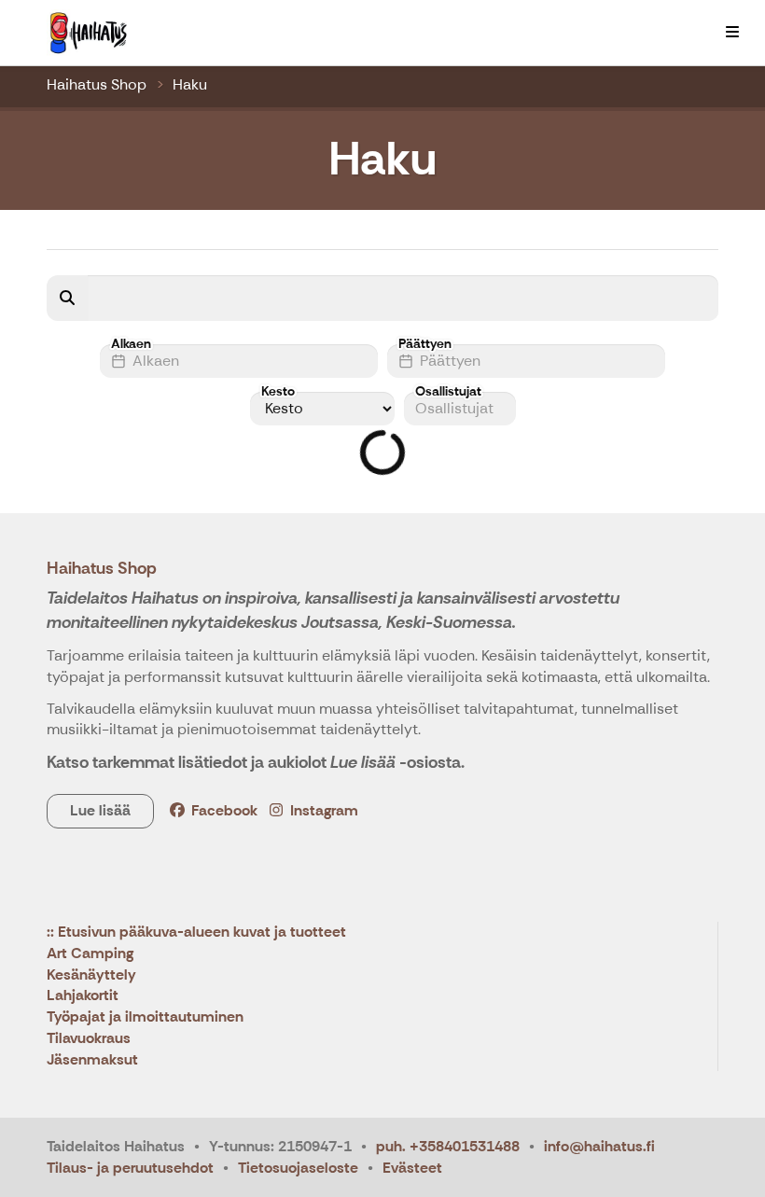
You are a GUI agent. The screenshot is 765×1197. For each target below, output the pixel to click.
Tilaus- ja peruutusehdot (130, 1167)
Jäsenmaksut (92, 1060)
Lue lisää (100, 810)
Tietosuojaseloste (298, 1167)
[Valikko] (732, 32)
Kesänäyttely (91, 975)
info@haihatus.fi (599, 1146)
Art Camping (90, 954)
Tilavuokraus (89, 1039)
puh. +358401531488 (448, 1146)
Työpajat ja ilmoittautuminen (145, 1017)
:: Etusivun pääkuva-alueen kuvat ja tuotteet (196, 932)
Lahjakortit (82, 996)
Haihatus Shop (96, 84)
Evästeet (412, 1167)
